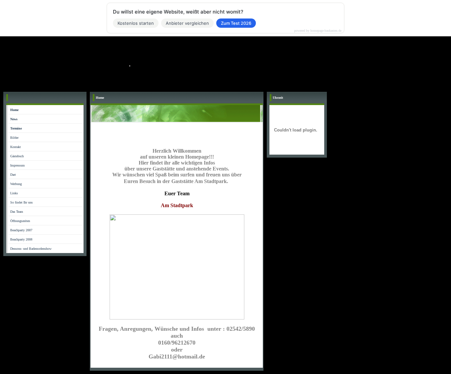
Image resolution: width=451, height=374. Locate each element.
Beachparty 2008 (21, 239)
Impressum (17, 165)
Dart (13, 174)
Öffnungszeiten (20, 221)
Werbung (16, 184)
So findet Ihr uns (21, 202)
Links (14, 193)
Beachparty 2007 (21, 230)
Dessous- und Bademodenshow (31, 248)
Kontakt (15, 147)
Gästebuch (17, 156)
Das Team (16, 211)
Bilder (14, 137)
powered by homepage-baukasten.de (317, 30)
